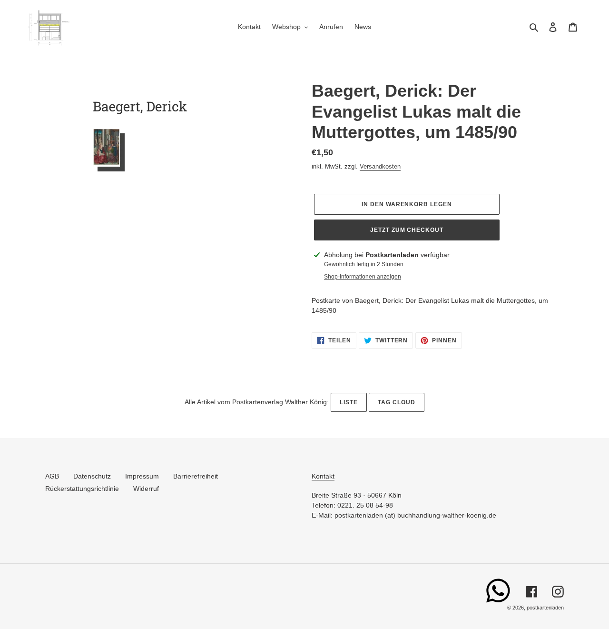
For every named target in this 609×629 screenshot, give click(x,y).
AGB (52, 476)
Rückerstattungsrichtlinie (82, 488)
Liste (349, 402)
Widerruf (146, 488)
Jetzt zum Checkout (406, 230)
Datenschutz (92, 476)
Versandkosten (380, 166)
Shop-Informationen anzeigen (362, 276)
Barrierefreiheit (195, 476)
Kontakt (323, 476)
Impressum (142, 476)
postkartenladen (545, 607)
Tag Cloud (396, 402)
